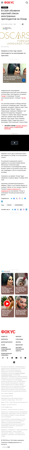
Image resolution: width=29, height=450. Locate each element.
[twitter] (7, 358)
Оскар (3, 96)
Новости (4, 336)
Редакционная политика (6, 354)
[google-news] (25, 358)
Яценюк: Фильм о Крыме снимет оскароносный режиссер (15, 127)
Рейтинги (4, 339)
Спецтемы (19, 339)
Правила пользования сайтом (6, 349)
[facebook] (3, 358)
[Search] (27, 2)
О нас (3, 345)
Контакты (4, 444)
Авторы (18, 342)
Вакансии (19, 345)
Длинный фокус (7, 342)
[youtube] (16, 358)
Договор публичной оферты (20, 349)
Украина (4, 7)
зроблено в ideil (6, 447)
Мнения (18, 336)
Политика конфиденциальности (11, 442)
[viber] (21, 358)
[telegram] (12, 358)
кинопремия (19, 205)
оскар (9, 205)
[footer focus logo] (8, 331)
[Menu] (2, 2)
